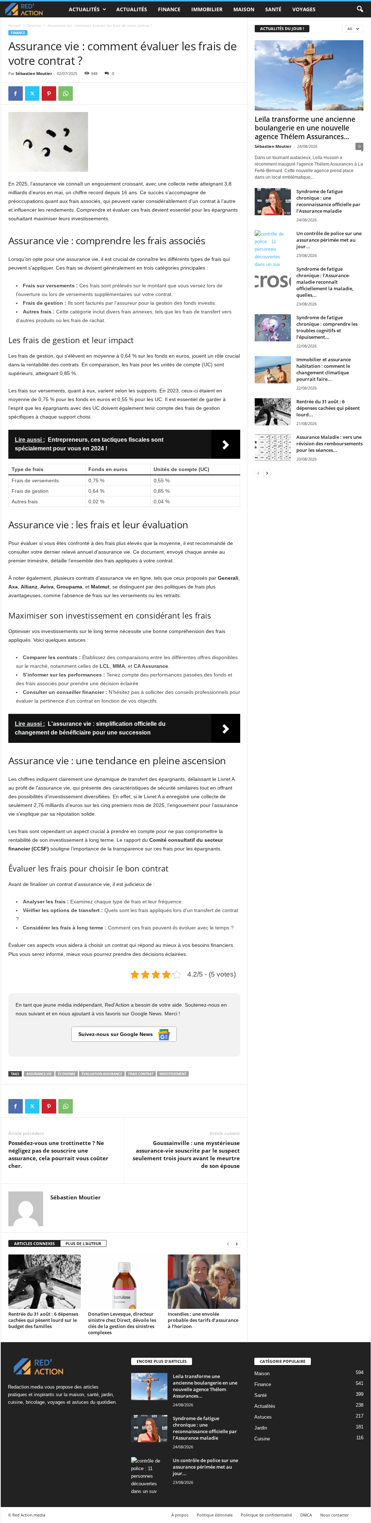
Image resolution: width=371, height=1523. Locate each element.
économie (66, 1073)
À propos (179, 1515)
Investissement (172, 1073)
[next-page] (236, 1244)
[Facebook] (15, 93)
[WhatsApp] (65, 93)
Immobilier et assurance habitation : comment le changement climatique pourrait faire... (323, 369)
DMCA (306, 1515)
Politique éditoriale (215, 1515)
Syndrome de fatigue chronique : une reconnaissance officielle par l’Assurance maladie (328, 201)
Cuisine (262, 1438)
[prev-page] (228, 1244)
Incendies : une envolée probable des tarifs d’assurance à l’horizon (203, 1320)
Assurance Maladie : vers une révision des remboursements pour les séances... (329, 443)
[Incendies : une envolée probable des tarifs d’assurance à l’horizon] (204, 1281)
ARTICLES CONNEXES (34, 1243)
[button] (360, 9)
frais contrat (140, 1073)
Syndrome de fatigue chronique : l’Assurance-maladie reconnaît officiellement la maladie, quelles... (324, 282)
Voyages (304, 9)
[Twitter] (32, 93)
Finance (169, 9)
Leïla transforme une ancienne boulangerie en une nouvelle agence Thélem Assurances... (305, 128)
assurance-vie (39, 1073)
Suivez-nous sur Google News (116, 1034)
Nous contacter (334, 1515)
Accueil (14, 25)
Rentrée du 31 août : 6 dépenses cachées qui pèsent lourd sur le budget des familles (43, 1320)
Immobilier (206, 9)
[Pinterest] (49, 93)
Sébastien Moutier (34, 73)
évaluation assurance (102, 1073)
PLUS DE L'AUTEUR (83, 1243)
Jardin (260, 1428)
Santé (273, 9)
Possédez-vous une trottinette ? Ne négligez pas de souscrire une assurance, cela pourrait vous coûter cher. (58, 1154)
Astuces (263, 1417)
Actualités (84, 9)
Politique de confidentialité (266, 1515)
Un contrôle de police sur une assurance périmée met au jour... (329, 240)
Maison (243, 9)
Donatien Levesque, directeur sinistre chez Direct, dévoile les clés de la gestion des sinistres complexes (122, 1323)
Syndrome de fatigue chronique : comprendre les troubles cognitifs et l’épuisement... (327, 327)
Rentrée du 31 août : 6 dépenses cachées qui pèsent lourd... (328, 408)
